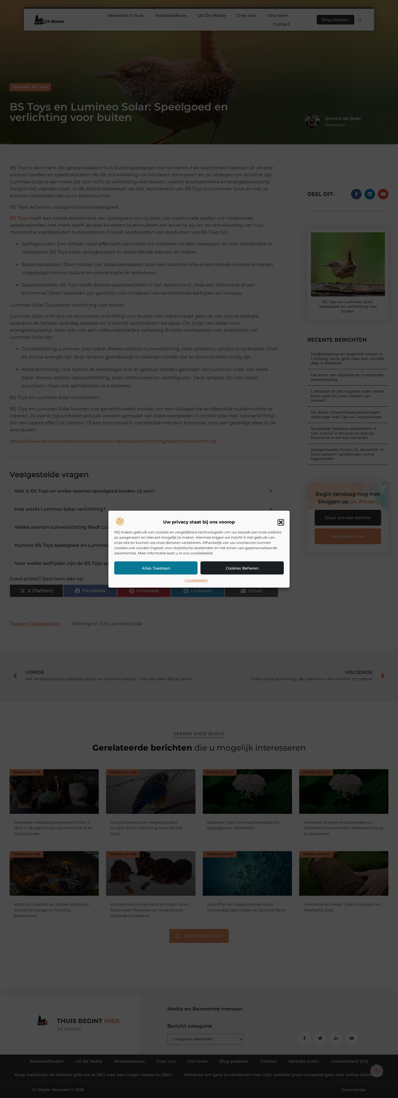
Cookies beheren (242, 568)
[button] (281, 522)
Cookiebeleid (196, 580)
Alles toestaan (156, 568)
